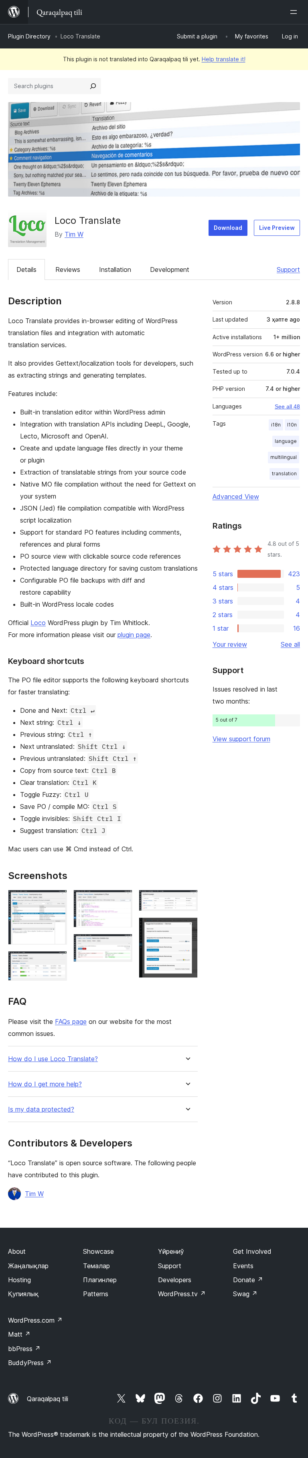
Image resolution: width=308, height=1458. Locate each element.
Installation (115, 269)
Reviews (67, 269)
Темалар (96, 1266)
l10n (292, 425)
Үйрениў (171, 1251)
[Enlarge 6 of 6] (187, 928)
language (286, 441)
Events (243, 1266)
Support (288, 269)
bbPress (24, 1349)
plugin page (134, 635)
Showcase (98, 1251)
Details (26, 269)
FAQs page (71, 1022)
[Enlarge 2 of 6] (56, 962)
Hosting (19, 1280)
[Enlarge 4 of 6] (122, 945)
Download (228, 227)
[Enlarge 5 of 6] (187, 901)
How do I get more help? (45, 1084)
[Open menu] (295, 12)
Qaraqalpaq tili (47, 1399)
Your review (230, 644)
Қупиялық (23, 1294)
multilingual (283, 457)
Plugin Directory (29, 36)
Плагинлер (100, 1280)
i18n (276, 425)
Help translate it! (223, 59)
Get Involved (252, 1251)
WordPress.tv (182, 1294)
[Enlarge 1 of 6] (56, 901)
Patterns (95, 1294)
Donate (248, 1280)
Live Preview (277, 227)
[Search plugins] (93, 86)
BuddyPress (30, 1363)
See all (290, 644)
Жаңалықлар (28, 1266)
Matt (19, 1334)
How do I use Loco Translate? (53, 1059)
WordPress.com (35, 1320)
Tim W (74, 234)
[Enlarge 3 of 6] (122, 901)
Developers (174, 1280)
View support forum (241, 739)
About (17, 1251)
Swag (245, 1294)
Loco (38, 623)
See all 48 (287, 406)
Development (169, 269)
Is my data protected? (41, 1109)
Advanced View (236, 497)
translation (284, 474)
